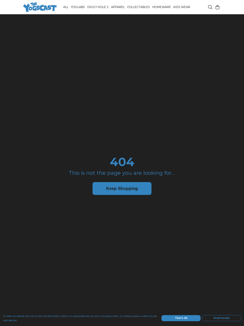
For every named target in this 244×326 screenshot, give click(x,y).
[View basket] (217, 7)
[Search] (210, 7)
